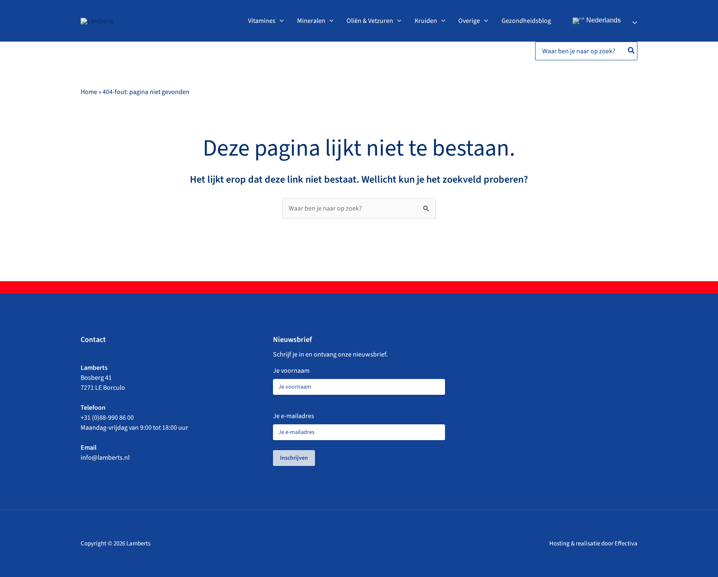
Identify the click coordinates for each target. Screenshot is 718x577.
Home (89, 92)
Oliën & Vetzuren (370, 20)
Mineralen (311, 20)
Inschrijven (294, 458)
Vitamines (261, 20)
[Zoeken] (631, 51)
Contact (93, 339)
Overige (469, 20)
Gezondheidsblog (526, 20)
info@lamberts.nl (105, 457)
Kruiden (426, 20)
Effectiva (626, 543)
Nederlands (603, 20)
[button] (279, 21)
